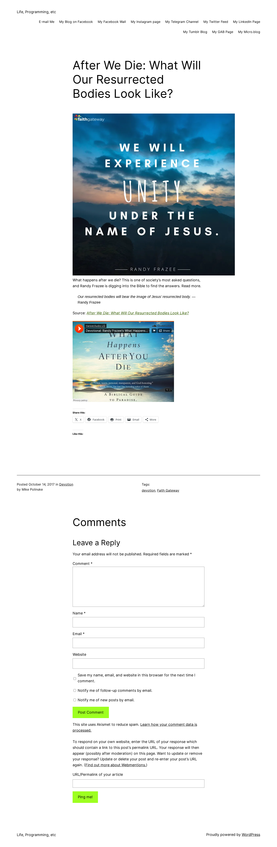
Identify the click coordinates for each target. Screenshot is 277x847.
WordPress (251, 834)
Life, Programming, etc (36, 12)
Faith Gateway (168, 490)
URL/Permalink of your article (98, 774)
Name (79, 613)
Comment (82, 563)
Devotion (66, 484)
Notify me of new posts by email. (106, 700)
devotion (148, 490)
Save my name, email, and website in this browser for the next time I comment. (136, 678)
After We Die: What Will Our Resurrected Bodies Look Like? (138, 313)
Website (79, 654)
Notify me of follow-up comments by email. (115, 690)
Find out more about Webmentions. (115, 765)
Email (79, 634)
